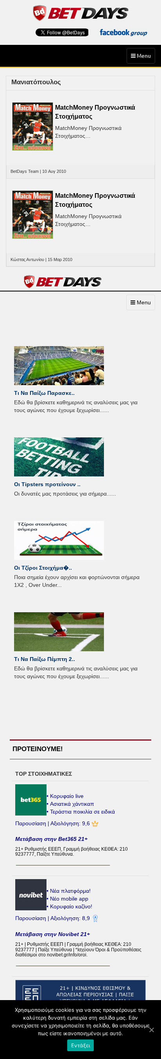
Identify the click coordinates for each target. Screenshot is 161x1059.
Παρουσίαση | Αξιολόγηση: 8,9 (53, 918)
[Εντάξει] (151, 1030)
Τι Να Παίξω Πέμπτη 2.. (44, 659)
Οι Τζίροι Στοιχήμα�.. (43, 568)
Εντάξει (80, 1045)
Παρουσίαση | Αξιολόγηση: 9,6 (53, 823)
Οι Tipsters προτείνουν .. (47, 484)
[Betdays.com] (80, 12)
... (106, 410)
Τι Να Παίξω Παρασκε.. (44, 393)
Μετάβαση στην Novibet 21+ (52, 934)
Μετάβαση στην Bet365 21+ (51, 839)
